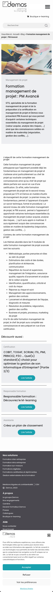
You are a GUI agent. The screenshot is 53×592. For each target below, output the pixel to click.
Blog (23, 34)
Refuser (26, 574)
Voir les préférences (27, 582)
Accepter (26, 567)
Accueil (16, 34)
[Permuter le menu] (47, 6)
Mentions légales (26, 588)
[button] (49, 535)
